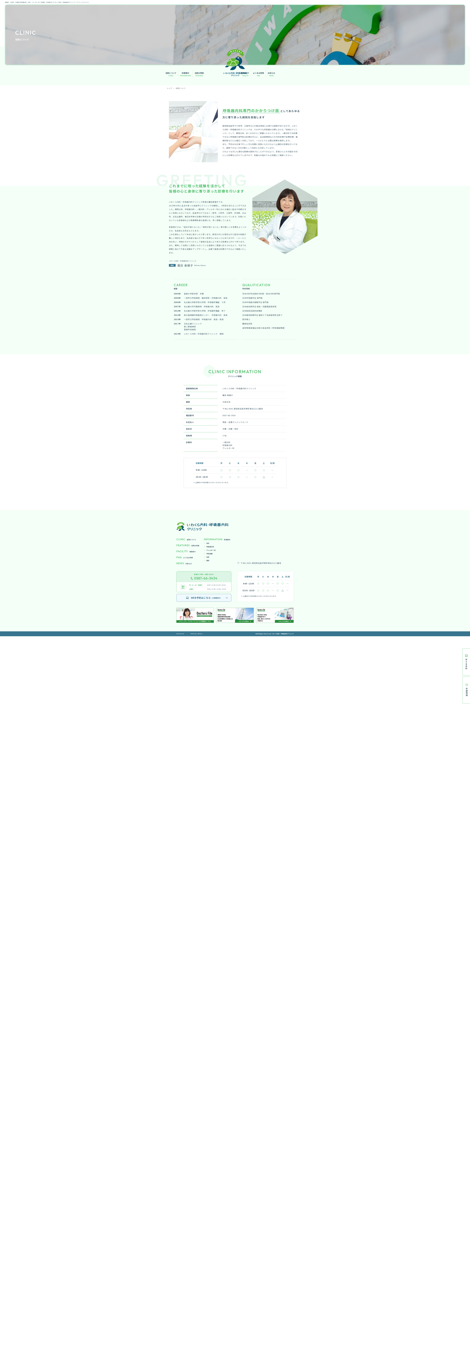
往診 (208, 557)
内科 (208, 543)
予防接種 (209, 554)
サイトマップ (180, 633)
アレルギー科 (211, 550)
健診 (208, 560)
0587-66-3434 (229, 415)
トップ (169, 88)
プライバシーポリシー (196, 633)
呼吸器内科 (210, 547)
